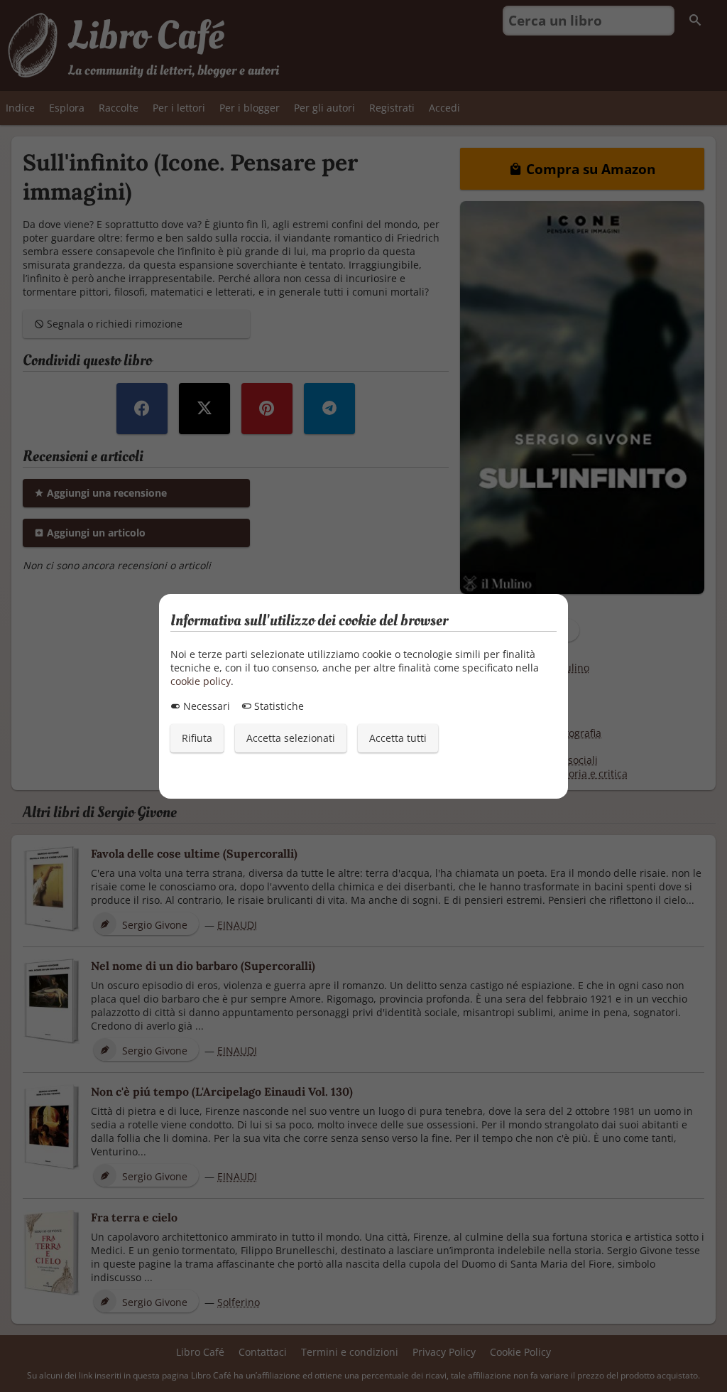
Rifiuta (197, 738)
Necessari (205, 706)
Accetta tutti (398, 738)
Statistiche (277, 706)
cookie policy (200, 681)
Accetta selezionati (290, 738)
